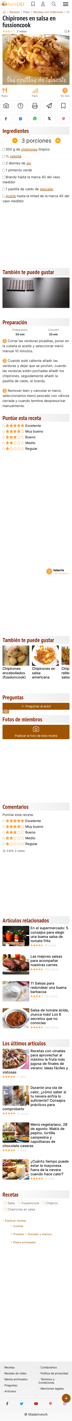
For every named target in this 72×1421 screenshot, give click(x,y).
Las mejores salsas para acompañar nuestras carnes (46, 960)
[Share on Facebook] (6, 119)
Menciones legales (52, 1388)
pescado (46, 189)
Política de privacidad (54, 1373)
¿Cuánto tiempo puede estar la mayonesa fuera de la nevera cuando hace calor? (49, 1167)
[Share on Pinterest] (63, 119)
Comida (18, 1226)
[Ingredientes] (6, 710)
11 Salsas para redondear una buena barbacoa (48, 987)
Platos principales (24, 1242)
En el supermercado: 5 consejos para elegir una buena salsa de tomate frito (49, 934)
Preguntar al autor (38, 706)
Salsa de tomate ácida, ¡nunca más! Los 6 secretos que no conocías (49, 1016)
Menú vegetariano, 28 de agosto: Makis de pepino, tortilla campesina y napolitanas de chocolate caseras (35, 1135)
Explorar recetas (15, 1220)
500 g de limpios (28, 149)
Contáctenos (49, 1367)
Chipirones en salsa (21, 1209)
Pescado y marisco (40, 1234)
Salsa (11, 1203)
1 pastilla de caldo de (29, 189)
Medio (29, 443)
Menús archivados (16, 1379)
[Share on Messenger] (20, 119)
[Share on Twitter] (49, 119)
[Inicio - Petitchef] (4, 12)
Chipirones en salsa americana (43, 672)
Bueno (29, 437)
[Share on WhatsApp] (35, 119)
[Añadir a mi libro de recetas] (63, 105)
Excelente (32, 426)
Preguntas (11, 1385)
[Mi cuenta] (43, 4)
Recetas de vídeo (15, 1373)
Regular (31, 449)
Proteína (18, 1234)
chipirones (29, 149)
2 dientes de (18, 163)
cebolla (15, 156)
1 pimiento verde (19, 170)
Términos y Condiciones (46, 1381)
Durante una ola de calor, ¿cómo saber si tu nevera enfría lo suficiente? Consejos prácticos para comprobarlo (34, 1098)
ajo (28, 163)
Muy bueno (33, 431)
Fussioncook (30, 1203)
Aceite (11, 196)
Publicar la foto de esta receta (36, 735)
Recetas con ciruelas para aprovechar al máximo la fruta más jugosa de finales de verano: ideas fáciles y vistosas (35, 1061)
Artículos (10, 1391)
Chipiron (52, 1203)
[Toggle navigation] (65, 4)
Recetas (10, 1367)
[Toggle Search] (53, 4)
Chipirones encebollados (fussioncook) (14, 672)
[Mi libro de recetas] (33, 4)
